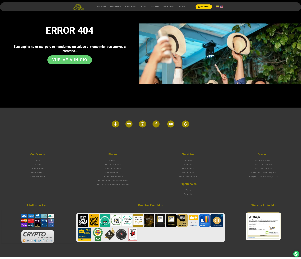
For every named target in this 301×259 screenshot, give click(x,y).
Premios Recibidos (150, 205)
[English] (222, 6)
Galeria (182, 7)
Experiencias (115, 7)
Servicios (155, 7)
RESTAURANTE (168, 7)
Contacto (263, 154)
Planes (143, 7)
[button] (296, 254)
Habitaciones (130, 7)
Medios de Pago (37, 205)
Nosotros (101, 7)
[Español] (218, 6)
